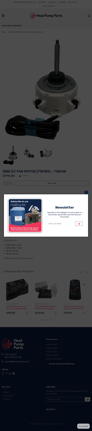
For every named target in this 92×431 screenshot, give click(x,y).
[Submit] (79, 223)
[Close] (86, 192)
